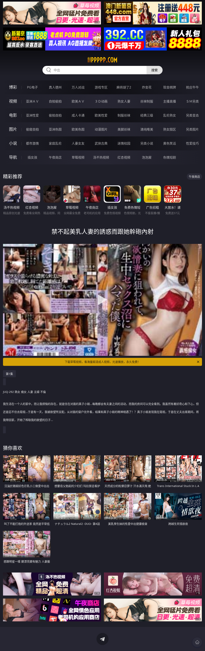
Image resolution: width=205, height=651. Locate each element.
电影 (13, 115)
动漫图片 (101, 129)
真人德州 (55, 87)
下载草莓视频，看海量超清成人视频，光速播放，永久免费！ (102, 362)
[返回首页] (197, 642)
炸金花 (147, 87)
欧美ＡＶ (78, 101)
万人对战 (78, 87)
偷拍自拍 (55, 115)
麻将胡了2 (124, 87)
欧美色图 (78, 129)
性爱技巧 (192, 143)
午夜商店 (55, 157)
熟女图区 (169, 129)
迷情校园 (124, 143)
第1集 (9, 374)
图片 (13, 129)
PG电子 (32, 87)
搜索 (154, 70)
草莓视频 (78, 157)
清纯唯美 (146, 129)
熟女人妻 (124, 101)
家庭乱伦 (55, 143)
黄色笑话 (169, 143)
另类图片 (192, 129)
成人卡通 (78, 115)
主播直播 (169, 101)
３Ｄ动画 (101, 101)
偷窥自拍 (32, 129)
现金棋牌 (169, 87)
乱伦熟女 (169, 115)
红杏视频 (124, 157)
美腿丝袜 (124, 129)
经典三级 (146, 115)
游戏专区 (101, 87)
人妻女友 (78, 143)
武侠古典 (101, 143)
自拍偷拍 (55, 101)
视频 (13, 101)
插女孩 (32, 157)
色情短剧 (169, 157)
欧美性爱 (101, 115)
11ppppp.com (102, 60)
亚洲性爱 (32, 115)
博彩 (13, 87)
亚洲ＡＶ (32, 101)
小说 (13, 143)
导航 (13, 157)
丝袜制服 (146, 101)
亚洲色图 (55, 129)
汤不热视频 (101, 157)
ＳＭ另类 (192, 101)
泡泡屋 (147, 157)
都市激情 (32, 143)
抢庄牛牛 (192, 87)
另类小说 (146, 143)
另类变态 (192, 115)
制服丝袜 (124, 115)
